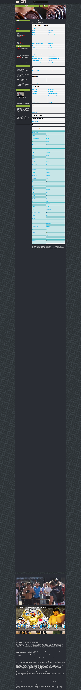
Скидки (37, 5)
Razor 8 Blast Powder (20, 35)
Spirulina (18, 37)
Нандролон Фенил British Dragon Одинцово (22, 68)
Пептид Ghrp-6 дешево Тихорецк (23, 83)
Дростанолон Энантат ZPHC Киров (21, 69)
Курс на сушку (19, 43)
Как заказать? (23, 5)
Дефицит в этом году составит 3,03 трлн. (23, 103)
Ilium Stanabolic (19, 41)
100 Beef (18, 36)
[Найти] (47, 2)
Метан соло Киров (22, 78)
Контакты (46, 5)
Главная (17, 5)
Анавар (18, 33)
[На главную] (20, 1)
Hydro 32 (18, 42)
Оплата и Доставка (30, 5)
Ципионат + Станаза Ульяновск (21, 76)
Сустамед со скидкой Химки (39, 22)
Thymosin (18, 34)
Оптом (41, 5)
